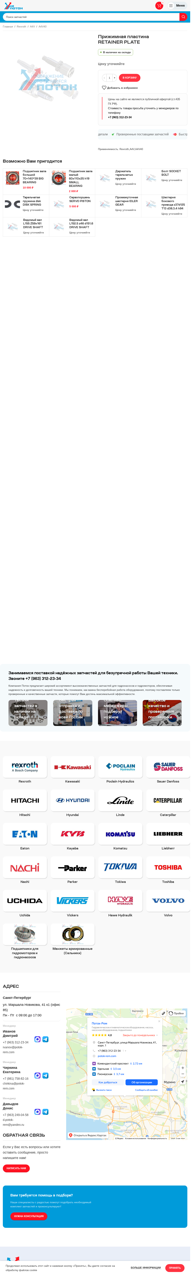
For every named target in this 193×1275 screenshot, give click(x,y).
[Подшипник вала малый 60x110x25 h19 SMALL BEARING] (58, 178)
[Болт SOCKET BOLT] (151, 178)
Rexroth (21, 26)
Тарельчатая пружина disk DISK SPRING (32, 201)
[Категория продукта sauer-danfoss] (168, 771)
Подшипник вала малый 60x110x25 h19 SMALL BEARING (80, 179)
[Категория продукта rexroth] (25, 771)
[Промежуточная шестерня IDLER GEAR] (105, 204)
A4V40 (43, 26)
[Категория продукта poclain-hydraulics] (120, 771)
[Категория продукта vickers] (73, 905)
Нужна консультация (29, 1216)
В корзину (130, 77)
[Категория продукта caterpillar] (168, 804)
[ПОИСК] (183, 17)
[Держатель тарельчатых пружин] (105, 178)
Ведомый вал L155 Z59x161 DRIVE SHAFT (33, 224)
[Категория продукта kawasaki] (73, 771)
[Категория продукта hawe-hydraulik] (120, 905)
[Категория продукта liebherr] (168, 838)
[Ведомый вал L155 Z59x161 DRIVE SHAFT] (12, 227)
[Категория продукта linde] (120, 804)
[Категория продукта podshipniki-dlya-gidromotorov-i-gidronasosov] (25, 942)
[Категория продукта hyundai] (73, 804)
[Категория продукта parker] (73, 871)
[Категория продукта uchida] (25, 905)
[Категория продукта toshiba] (168, 871)
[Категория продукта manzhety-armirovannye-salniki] (73, 940)
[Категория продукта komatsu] (120, 838)
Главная (8, 26)
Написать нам (16, 1168)
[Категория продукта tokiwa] (120, 871)
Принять (175, 1268)
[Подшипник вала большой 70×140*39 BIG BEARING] (12, 178)
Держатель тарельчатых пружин (124, 175)
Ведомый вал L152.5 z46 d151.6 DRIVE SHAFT (81, 224)
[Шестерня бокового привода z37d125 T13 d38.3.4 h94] (151, 204)
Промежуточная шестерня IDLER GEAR (126, 201)
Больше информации (146, 1267)
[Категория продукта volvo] (168, 905)
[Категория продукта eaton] (25, 838)
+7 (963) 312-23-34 (120, 117)
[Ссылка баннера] (27, 713)
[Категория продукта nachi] (25, 871)
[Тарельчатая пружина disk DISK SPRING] (12, 204)
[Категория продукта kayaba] (73, 838)
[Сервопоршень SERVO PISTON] (59, 204)
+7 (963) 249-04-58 (15, 1115)
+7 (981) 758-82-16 (15, 1078)
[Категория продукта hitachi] (25, 804)
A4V (32, 26)
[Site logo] (13, 5)
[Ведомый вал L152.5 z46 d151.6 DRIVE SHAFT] (59, 227)
